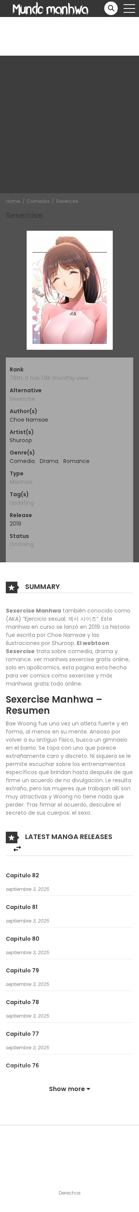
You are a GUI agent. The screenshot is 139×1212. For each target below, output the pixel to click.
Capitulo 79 (22, 970)
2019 (15, 524)
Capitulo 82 (22, 875)
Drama (49, 461)
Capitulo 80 (22, 939)
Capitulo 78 (22, 1002)
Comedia (38, 201)
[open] (129, 8)
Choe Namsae (29, 420)
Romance (76, 461)
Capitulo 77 (22, 1034)
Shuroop (21, 440)
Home (13, 201)
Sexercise (67, 201)
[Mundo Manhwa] (50, 8)
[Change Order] (17, 849)
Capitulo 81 (21, 907)
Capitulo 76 (22, 1065)
